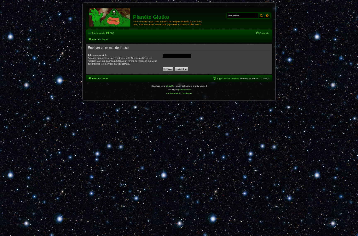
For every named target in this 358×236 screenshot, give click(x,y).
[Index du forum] (110, 17)
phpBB (169, 86)
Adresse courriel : (97, 55)
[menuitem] (110, 33)
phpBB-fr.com (184, 89)
